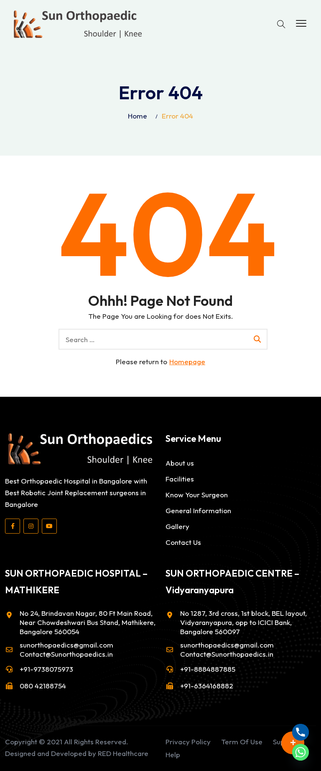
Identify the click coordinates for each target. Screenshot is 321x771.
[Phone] (300, 732)
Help (173, 754)
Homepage (187, 361)
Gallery (177, 526)
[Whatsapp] (300, 752)
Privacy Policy (188, 741)
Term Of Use (241, 741)
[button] (301, 24)
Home (137, 115)
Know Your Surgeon (197, 494)
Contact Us (183, 542)
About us (180, 463)
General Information (198, 510)
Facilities (180, 478)
